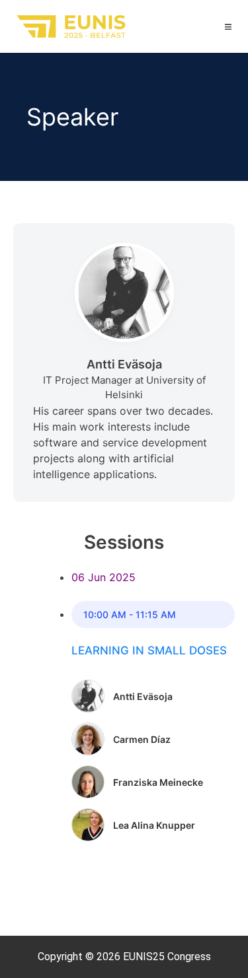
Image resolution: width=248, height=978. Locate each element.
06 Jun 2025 (103, 577)
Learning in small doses (149, 650)
